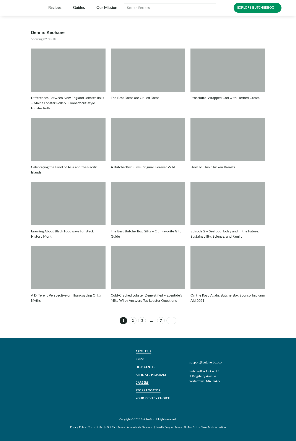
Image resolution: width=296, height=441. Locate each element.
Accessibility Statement (140, 427)
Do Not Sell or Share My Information (205, 427)
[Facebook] (218, 353)
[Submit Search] (210, 7)
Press (140, 359)
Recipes (55, 8)
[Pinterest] (195, 353)
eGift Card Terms (115, 427)
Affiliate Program (151, 375)
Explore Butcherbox (255, 7)
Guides (79, 8)
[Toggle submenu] (64, 8)
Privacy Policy (78, 427)
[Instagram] (187, 353)
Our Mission (106, 8)
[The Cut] (28, 8)
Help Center (145, 367)
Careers (142, 382)
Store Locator (148, 390)
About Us (143, 351)
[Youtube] (210, 353)
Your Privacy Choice (153, 398)
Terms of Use (95, 427)
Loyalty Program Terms (169, 427)
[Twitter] (202, 353)
